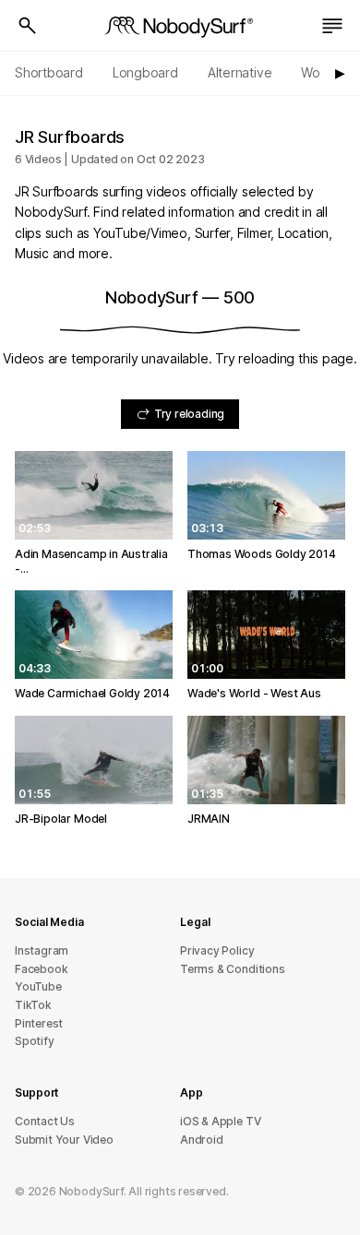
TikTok (33, 1005)
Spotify (34, 1041)
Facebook (41, 969)
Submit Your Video (64, 1139)
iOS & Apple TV (220, 1121)
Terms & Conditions (232, 969)
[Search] (28, 26)
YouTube (38, 986)
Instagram (41, 950)
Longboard (145, 72)
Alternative (240, 72)
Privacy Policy (217, 950)
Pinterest (39, 1023)
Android (201, 1139)
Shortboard (49, 72)
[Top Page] (180, 26)
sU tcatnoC (45, 1121)
